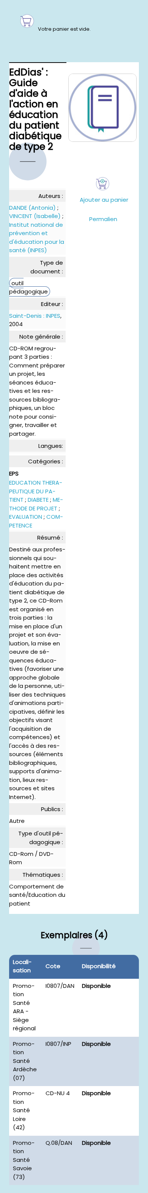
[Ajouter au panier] (103, 183)
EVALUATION (25, 517)
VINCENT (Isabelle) (35, 216)
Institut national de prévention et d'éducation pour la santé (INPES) (36, 237)
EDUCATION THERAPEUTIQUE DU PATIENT (35, 491)
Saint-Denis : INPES (34, 316)
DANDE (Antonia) (32, 208)
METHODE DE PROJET (36, 504)
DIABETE (38, 500)
